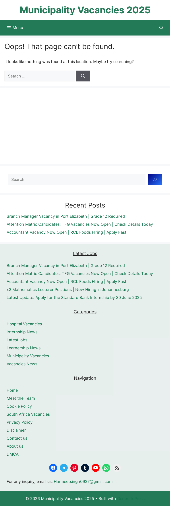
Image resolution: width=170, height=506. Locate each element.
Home (12, 390)
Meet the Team (21, 398)
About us (15, 446)
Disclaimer (16, 430)
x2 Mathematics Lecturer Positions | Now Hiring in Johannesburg (68, 289)
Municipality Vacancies (28, 356)
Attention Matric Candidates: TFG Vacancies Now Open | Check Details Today (80, 224)
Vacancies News (22, 364)
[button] (161, 28)
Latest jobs (17, 340)
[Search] (83, 76)
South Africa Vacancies (28, 414)
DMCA (13, 454)
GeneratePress (131, 498)
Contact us (17, 438)
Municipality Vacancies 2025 (85, 10)
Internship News (22, 332)
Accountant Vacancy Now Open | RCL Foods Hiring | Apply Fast (66, 232)
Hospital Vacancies (24, 324)
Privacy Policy (20, 422)
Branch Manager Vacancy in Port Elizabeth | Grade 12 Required (66, 216)
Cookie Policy (19, 406)
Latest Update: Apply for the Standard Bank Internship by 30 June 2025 (74, 297)
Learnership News (24, 348)
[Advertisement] (85, 126)
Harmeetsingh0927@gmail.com (83, 481)
